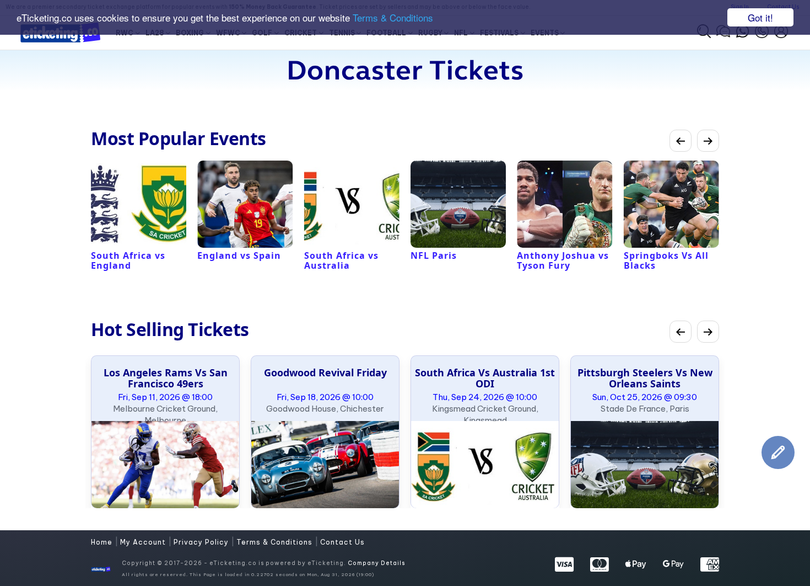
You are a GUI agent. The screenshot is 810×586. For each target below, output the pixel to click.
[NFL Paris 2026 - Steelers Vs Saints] (645, 464)
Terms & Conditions (393, 18)
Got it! (760, 17)
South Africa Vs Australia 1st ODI (485, 378)
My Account (144, 542)
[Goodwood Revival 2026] (325, 464)
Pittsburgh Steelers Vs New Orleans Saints (644, 378)
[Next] (708, 141)
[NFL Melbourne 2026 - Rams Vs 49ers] (165, 464)
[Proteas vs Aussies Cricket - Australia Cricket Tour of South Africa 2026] (485, 464)
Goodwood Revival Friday (325, 372)
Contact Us (342, 542)
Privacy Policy (202, 542)
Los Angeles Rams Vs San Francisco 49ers (166, 378)
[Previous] (680, 141)
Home (103, 542)
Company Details (376, 563)
